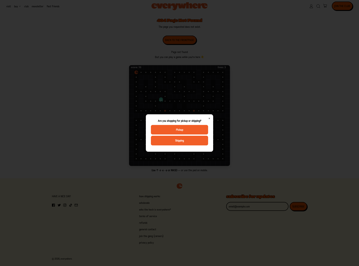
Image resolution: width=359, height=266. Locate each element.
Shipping (179, 140)
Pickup (179, 129)
